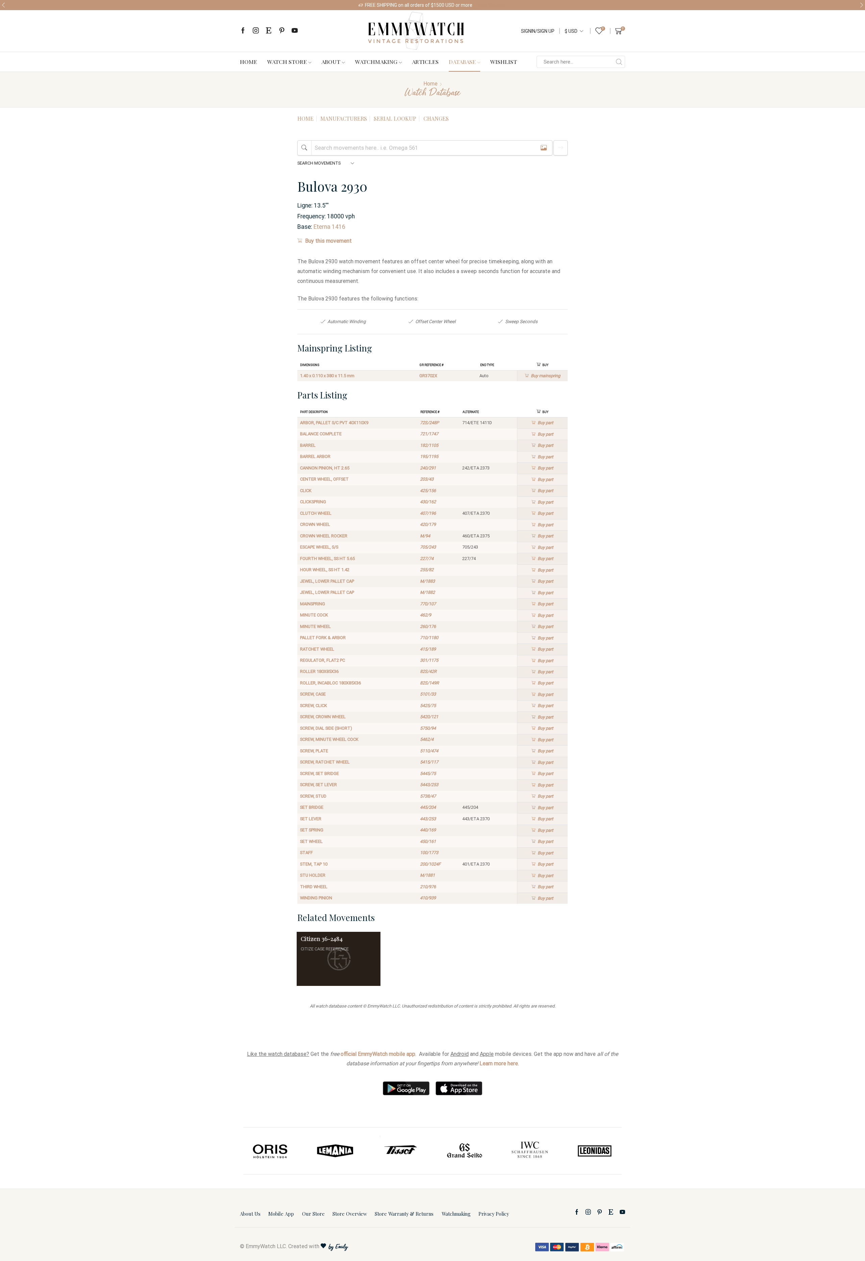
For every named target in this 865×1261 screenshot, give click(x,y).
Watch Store (287, 61)
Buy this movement (328, 241)
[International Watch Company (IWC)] (529, 1151)
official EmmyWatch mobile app (378, 1054)
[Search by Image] (544, 147)
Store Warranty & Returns (404, 1213)
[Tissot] (400, 1151)
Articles (425, 61)
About (330, 61)
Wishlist (503, 61)
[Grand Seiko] (465, 1151)
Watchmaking (376, 61)
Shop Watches (491, 5)
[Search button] (619, 62)
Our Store (313, 1213)
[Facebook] (243, 30)
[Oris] (270, 1151)
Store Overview (349, 1213)
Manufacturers (343, 118)
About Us (250, 1213)
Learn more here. (499, 1063)
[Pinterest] (282, 30)
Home (248, 61)
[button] (3, 5)
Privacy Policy (493, 1213)
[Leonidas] (594, 1151)
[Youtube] (295, 30)
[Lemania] (335, 1151)
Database (462, 61)
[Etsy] (269, 30)
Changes (436, 118)
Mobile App (281, 1213)
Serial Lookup (395, 118)
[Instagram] (256, 30)
